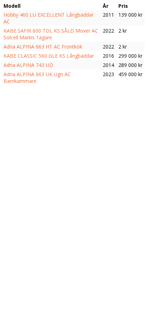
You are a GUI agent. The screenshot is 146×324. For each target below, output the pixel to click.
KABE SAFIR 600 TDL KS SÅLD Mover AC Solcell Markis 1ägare (51, 34)
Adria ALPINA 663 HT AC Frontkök (43, 46)
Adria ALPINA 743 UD (28, 65)
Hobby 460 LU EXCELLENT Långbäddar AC (49, 18)
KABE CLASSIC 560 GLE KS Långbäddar (49, 55)
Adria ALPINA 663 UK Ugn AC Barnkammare (37, 77)
